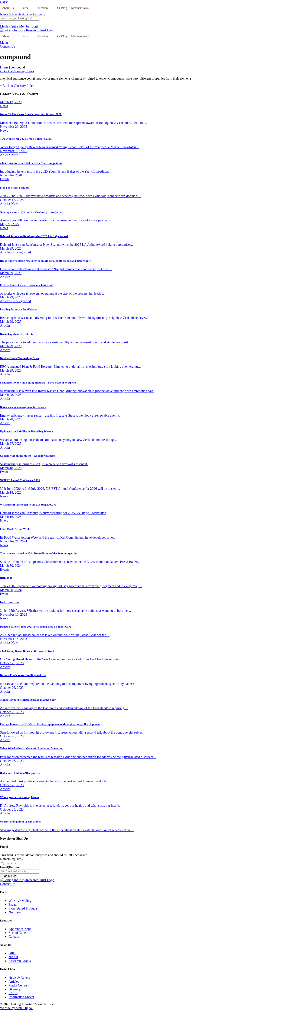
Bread (13, 904)
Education (42, 8)
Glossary (39, 14)
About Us (8, 8)
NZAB (13, 957)
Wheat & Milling (20, 900)
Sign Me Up (9, 876)
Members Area (80, 8)
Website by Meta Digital (16, 1008)
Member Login (29, 26)
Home (4, 67)
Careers (14, 936)
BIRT (12, 953)
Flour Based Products (23, 908)
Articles (27, 14)
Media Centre (9, 26)
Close (4, 2)
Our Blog (61, 8)
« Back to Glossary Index (17, 71)
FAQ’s (13, 993)
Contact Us (7, 46)
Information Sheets (21, 997)
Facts (25, 8)
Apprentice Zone (20, 929)
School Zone (17, 932)
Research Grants (20, 961)
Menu (4, 42)
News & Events (10, 14)
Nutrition (15, 912)
